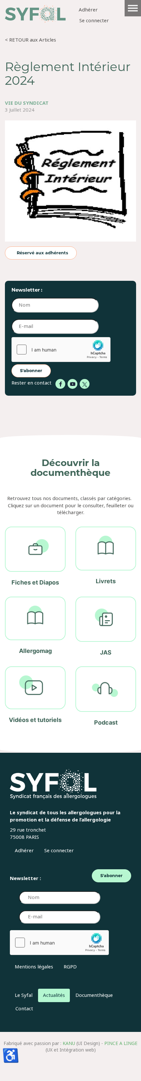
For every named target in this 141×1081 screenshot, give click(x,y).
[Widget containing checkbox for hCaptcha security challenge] (61, 349)
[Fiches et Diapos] (35, 557)
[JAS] (105, 627)
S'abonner (31, 370)
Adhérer (88, 10)
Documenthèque (94, 995)
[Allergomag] (35, 627)
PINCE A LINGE (120, 1043)
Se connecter (94, 20)
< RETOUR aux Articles (30, 40)
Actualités (54, 995)
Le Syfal (23, 995)
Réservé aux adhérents (42, 252)
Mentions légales (34, 966)
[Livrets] (105, 557)
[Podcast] (105, 696)
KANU (69, 1043)
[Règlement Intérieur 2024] (70, 183)
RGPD (70, 966)
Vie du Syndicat (27, 103)
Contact (24, 1008)
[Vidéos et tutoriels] (35, 696)
